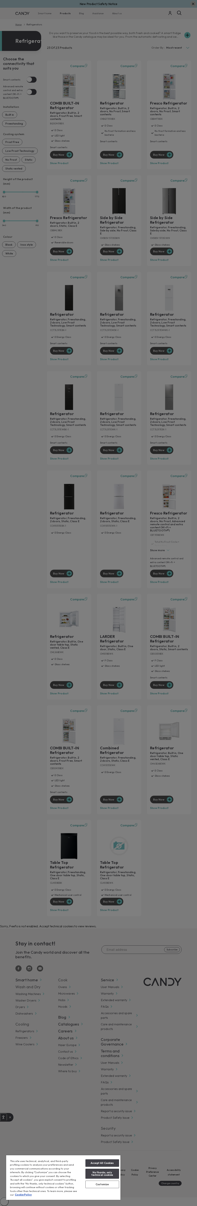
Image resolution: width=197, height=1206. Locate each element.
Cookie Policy (23, 1194)
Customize (102, 1184)
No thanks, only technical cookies (102, 1173)
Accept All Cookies (102, 1162)
